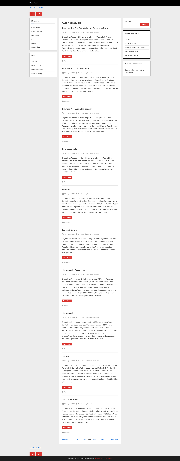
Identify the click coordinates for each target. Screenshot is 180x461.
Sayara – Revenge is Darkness (135, 47)
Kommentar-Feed (37, 70)
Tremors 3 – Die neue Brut (75, 69)
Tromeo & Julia (69, 149)
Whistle (127, 40)
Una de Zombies (70, 400)
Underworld (68, 313)
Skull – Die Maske (131, 51)
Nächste (114, 440)
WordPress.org (36, 74)
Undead (66, 356)
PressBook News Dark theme (103, 458)
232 (84, 440)
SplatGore (81, 32)
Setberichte (35, 47)
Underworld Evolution (73, 270)
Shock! (32, 448)
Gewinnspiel (35, 27)
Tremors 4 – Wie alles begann (77, 109)
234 (94, 440)
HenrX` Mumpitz (37, 31)
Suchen (128, 21)
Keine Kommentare (93, 33)
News (33, 39)
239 (102, 440)
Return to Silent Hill (132, 55)
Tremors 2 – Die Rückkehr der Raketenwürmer (85, 28)
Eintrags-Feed (36, 66)
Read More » (67, 56)
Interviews (35, 35)
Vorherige (66, 440)
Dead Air (33, 7)
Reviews (40, 7)
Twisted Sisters (69, 230)
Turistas (66, 190)
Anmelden (34, 62)
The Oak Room (130, 43)
